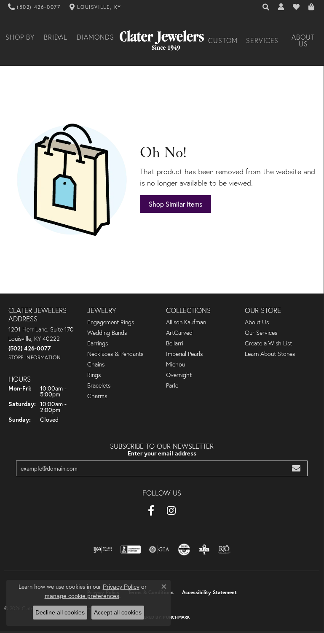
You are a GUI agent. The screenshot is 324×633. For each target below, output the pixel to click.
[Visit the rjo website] (224, 549)
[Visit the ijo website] (102, 549)
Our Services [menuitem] (261, 333)
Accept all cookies (118, 612)
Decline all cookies (60, 612)
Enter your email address (162, 453)
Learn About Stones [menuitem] (270, 354)
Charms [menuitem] (97, 396)
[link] (34, 7)
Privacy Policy (121, 586)
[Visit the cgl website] (184, 549)
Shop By (20, 37)
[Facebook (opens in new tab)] (151, 511)
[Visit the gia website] (159, 549)
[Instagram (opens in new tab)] (171, 511)
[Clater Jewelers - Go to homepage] (162, 40)
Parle (172, 385)
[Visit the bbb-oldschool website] (204, 549)
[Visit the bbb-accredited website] (130, 549)
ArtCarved (179, 333)
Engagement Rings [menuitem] (110, 322)
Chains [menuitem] (95, 364)
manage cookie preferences (82, 596)
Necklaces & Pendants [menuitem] (115, 354)
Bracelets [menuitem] (98, 385)
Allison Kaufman (186, 322)
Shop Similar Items (175, 203)
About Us (303, 40)
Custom (223, 40)
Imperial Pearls (184, 354)
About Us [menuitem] (257, 322)
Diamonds (95, 37)
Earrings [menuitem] (97, 343)
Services (262, 40)
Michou (175, 364)
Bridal (56, 37)
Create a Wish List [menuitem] (268, 343)
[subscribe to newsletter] (296, 468)
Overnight (179, 375)
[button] (266, 7)
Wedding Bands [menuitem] (107, 333)
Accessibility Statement (209, 592)
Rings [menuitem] (94, 375)
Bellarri (174, 343)
